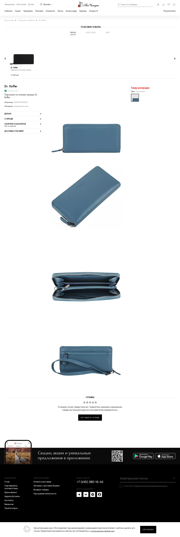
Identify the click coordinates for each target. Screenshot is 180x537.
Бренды (83, 11)
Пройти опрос (11, 508)
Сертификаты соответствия (11, 487)
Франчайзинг (10, 492)
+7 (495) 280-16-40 (90, 481)
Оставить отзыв (90, 417)
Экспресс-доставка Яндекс (47, 485)
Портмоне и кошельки (26, 20)
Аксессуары (71, 11)
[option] (22, 58)
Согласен (148, 529)
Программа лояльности (45, 493)
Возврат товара (41, 489)
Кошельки (50, 11)
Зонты (60, 11)
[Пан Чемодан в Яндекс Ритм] (99, 494)
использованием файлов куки (102, 531)
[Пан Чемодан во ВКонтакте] (85, 494)
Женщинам (9, 4)
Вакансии (8, 504)
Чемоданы (28, 11)
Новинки (8, 11)
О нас (7, 481)
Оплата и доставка (42, 481)
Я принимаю (146, 486)
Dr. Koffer (42, 20)
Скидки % (93, 11)
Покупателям (169, 11)
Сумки (18, 11)
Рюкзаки (39, 11)
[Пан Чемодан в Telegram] (79, 494)
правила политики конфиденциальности (151, 486)
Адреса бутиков (12, 496)
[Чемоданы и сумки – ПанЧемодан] (88, 4)
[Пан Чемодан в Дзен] (92, 494)
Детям (31, 4)
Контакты (8, 500)
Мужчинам (21, 4)
